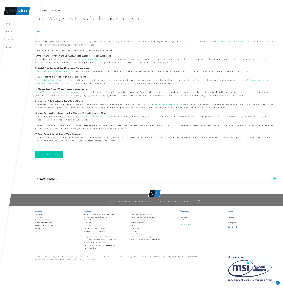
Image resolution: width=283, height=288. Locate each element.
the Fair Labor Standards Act (168, 104)
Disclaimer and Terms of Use (96, 257)
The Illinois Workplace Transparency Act (54, 71)
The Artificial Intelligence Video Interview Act (57, 92)
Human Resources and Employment (232, 41)
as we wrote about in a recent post (99, 59)
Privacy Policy (113, 257)
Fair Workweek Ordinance (99, 116)
